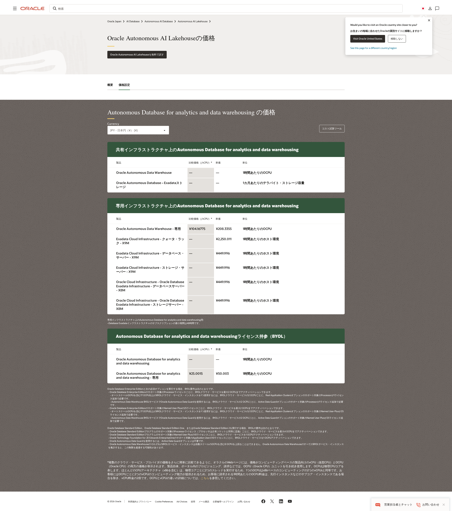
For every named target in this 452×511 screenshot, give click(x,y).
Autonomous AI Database (159, 21)
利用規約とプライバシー (139, 501)
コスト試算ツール (332, 128)
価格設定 (124, 85)
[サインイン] (430, 8)
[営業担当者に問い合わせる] (437, 8)
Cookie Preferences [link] (164, 501)
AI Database (132, 21)
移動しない (397, 38)
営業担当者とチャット (398, 504)
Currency (113, 124)
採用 (193, 501)
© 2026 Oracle (114, 501)
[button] (15, 8)
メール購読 (204, 501)
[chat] (377, 504)
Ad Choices (182, 501)
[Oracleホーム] (32, 8)
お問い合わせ (243, 501)
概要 (110, 85)
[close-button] (443, 504)
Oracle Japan (114, 21)
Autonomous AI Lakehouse (192, 21)
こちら (205, 478)
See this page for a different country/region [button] (373, 48)
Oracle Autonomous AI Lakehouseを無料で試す (137, 54)
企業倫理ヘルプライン (223, 501)
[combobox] (226, 8)
